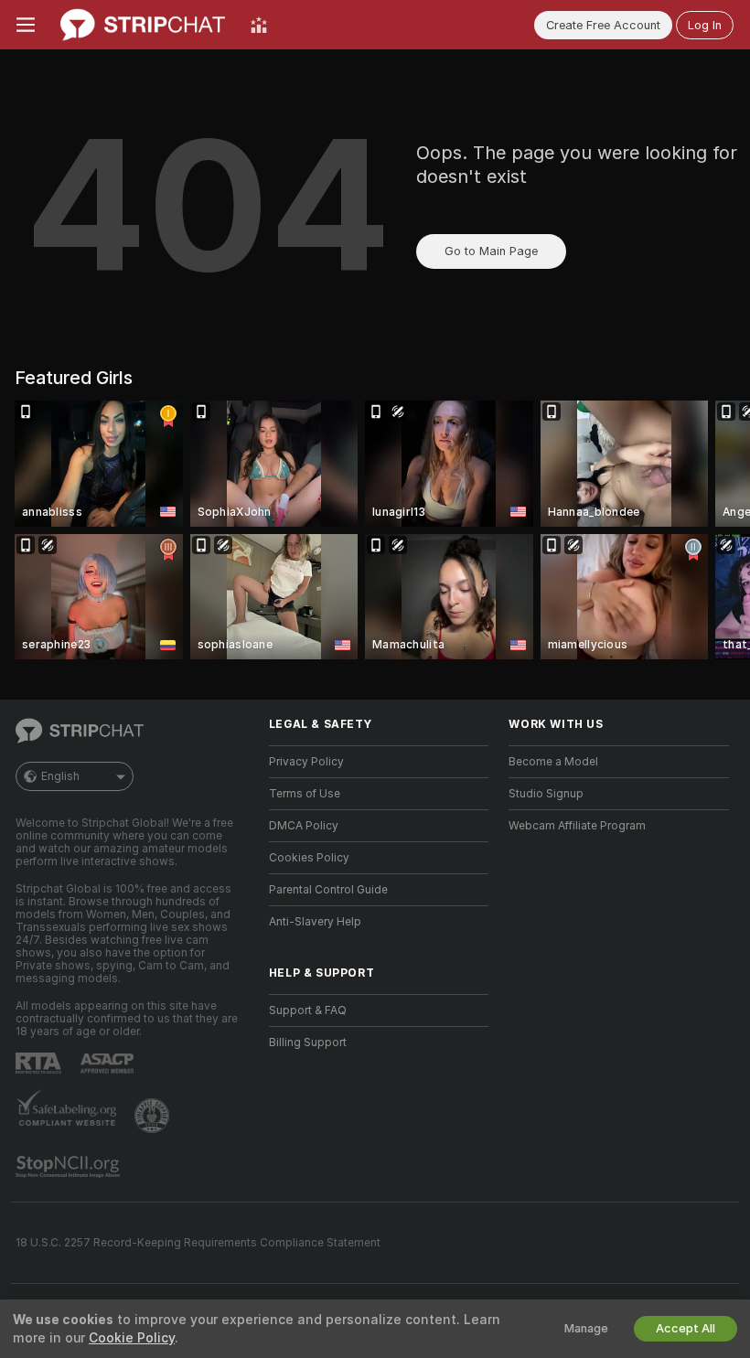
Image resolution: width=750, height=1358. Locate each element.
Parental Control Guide (328, 889)
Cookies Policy (309, 857)
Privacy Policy (306, 761)
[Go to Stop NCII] (69, 1167)
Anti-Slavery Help (315, 921)
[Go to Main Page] (142, 24)
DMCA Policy (303, 825)
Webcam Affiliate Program (577, 825)
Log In (705, 25)
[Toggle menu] (25, 24)
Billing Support (308, 1042)
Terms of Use (304, 793)
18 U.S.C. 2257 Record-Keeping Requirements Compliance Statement (198, 1242)
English (60, 776)
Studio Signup (546, 793)
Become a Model (553, 761)
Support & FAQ (308, 1010)
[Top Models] (259, 24)
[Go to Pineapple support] (153, 1115)
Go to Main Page (491, 251)
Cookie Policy (132, 1338)
